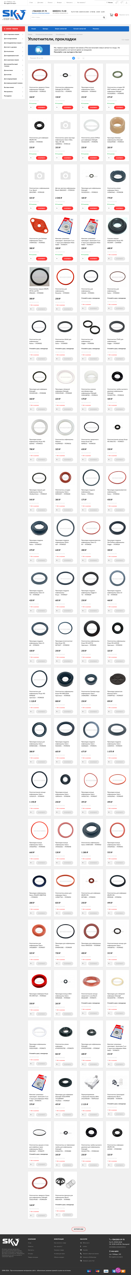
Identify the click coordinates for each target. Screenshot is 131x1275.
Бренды (45, 29)
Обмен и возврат (59, 1257)
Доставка (40, 2)
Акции (33, 29)
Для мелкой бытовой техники (44, 34)
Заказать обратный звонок (41, 13)
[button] (118, 1270)
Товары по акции (33, 1257)
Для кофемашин (60, 34)
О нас (31, 2)
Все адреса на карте (10, 3)
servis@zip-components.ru (60, 13)
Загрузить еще (78, 1229)
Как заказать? (81, 2)
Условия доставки (59, 1253)
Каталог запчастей (79, 29)
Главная (30, 34)
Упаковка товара (59, 1250)
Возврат (59, 2)
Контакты (69, 2)
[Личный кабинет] (126, 2)
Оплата (50, 2)
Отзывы (30, 1253)
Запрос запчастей (61, 29)
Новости (30, 1246)
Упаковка (96, 29)
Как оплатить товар (60, 1243)
